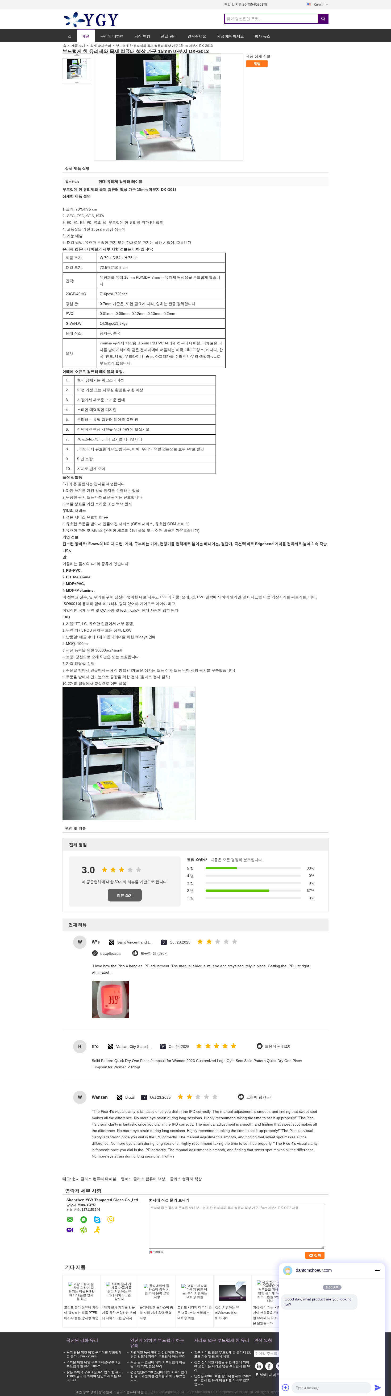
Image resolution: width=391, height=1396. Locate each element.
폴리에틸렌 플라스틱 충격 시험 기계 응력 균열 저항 (156, 1313)
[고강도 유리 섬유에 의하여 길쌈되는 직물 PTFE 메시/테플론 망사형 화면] (81, 1291)
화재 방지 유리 (100, 46)
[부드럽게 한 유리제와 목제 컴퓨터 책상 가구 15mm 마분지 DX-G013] (77, 68)
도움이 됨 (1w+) (259, 1097)
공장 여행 (142, 36)
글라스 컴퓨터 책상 (186, 1179)
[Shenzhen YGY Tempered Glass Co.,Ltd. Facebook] (270, 1367)
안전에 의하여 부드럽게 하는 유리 (157, 1343)
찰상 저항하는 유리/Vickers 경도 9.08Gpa (227, 1313)
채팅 (256, 64)
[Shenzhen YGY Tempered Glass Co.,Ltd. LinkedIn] (259, 1367)
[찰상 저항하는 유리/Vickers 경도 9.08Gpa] (232, 1291)
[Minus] (378, 1270)
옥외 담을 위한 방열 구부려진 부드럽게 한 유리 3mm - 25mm (94, 1354)
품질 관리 (169, 36)
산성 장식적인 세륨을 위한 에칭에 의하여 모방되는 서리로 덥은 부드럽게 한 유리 (222, 1366)
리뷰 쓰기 (125, 895)
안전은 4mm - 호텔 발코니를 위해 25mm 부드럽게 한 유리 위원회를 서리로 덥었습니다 (222, 1380)
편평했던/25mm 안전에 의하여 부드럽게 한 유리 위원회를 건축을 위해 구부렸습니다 (158, 1376)
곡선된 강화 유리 (82, 1340)
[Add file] (285, 1387)
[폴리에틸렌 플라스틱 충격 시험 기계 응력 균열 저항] (157, 1291)
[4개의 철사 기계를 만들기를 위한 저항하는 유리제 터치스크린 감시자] (119, 1291)
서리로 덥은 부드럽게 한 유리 (221, 1340)
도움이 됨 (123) (277, 1046)
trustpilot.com (110, 954)
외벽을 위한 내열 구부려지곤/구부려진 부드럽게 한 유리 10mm (93, 1364)
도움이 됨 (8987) (154, 954)
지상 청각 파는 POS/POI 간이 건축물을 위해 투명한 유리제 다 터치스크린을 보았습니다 (270, 1315)
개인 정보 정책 (86, 1392)
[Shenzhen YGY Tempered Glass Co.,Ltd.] (92, 19)
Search (323, 19)
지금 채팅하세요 (230, 36)
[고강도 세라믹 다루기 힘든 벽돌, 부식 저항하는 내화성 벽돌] (194, 1291)
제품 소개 (78, 46)
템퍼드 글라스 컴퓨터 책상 (143, 1179)
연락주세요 (197, 36)
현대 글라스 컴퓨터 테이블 (94, 1179)
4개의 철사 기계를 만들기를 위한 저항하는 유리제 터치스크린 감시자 (119, 1313)
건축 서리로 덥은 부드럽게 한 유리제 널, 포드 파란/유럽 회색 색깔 (222, 1354)
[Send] (377, 1387)
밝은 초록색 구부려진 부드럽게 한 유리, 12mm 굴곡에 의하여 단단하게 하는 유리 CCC (94, 1376)
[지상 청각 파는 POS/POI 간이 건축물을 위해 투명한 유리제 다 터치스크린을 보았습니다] (270, 1291)
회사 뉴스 (263, 36)
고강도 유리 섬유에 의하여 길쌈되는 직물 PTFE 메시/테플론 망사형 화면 (81, 1313)
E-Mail (261, 1375)
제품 (86, 36)
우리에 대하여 (112, 36)
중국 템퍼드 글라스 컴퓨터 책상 (121, 1392)
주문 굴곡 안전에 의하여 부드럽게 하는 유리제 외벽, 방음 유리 (157, 1364)
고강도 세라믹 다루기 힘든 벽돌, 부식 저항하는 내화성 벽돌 (194, 1313)
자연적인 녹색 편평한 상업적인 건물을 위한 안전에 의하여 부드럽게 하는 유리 (157, 1354)
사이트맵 (276, 1375)
